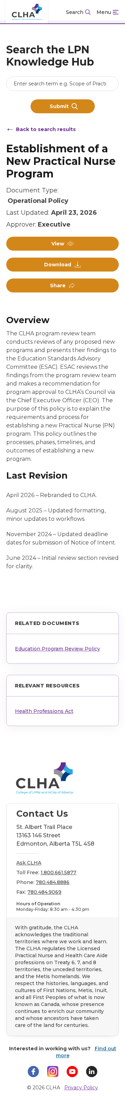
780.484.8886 (52, 882)
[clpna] (27, 12)
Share (58, 285)
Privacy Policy (81, 1087)
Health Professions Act (44, 711)
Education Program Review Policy (57, 649)
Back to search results (46, 129)
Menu (104, 12)
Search (74, 12)
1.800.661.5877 (58, 872)
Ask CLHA (28, 863)
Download (57, 264)
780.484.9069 (44, 892)
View (57, 244)
